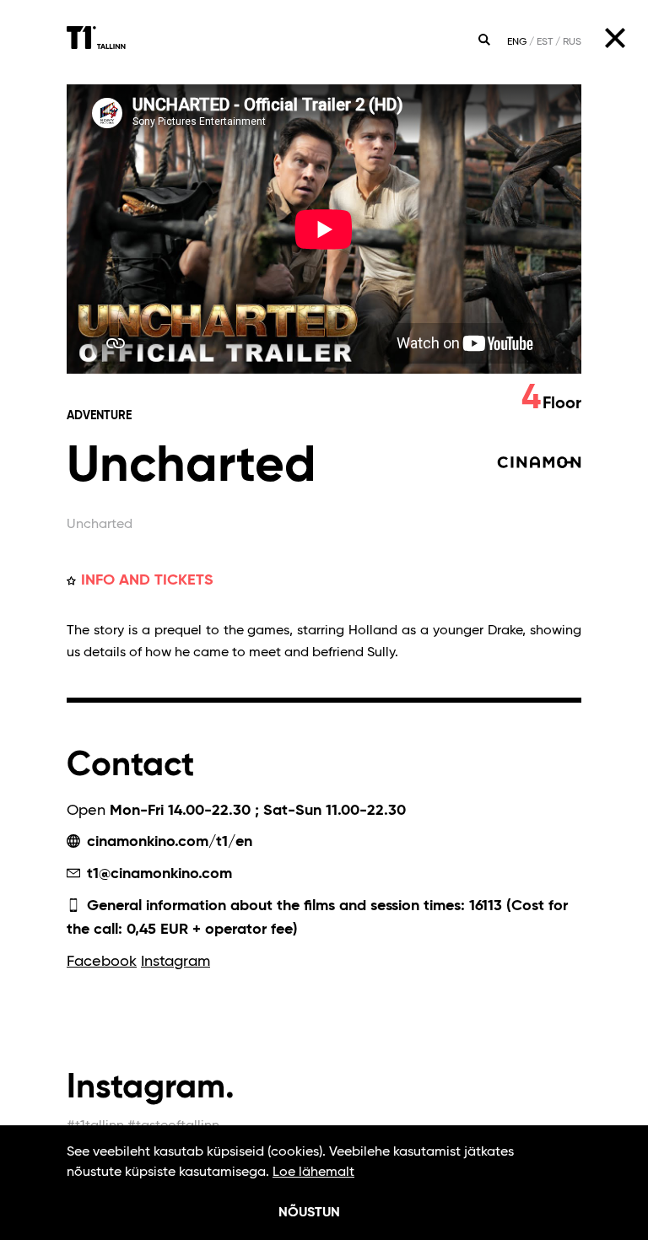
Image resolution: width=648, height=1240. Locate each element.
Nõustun (309, 1213)
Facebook (102, 961)
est (545, 42)
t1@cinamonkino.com (157, 873)
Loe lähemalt (313, 1172)
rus (572, 42)
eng (516, 42)
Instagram (175, 961)
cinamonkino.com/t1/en (167, 841)
